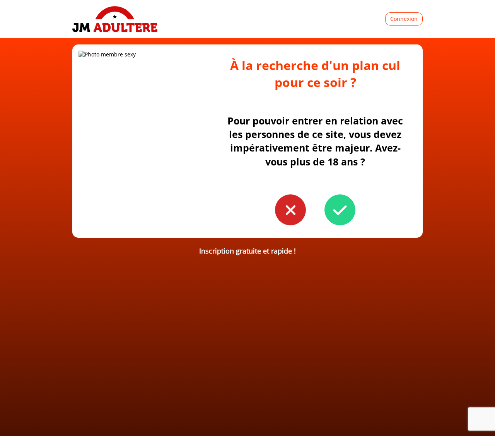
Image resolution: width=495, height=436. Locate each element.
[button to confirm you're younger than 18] (290, 209)
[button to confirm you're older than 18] (339, 209)
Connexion (404, 18)
